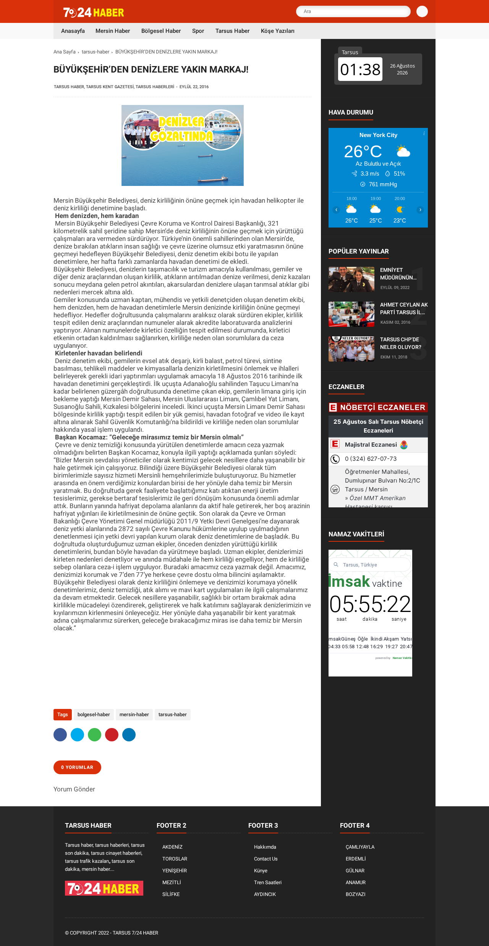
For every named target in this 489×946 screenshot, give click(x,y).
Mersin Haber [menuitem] (113, 30)
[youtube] (409, 933)
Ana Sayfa (64, 52)
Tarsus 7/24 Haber (135, 933)
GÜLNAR (355, 870)
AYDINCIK (265, 894)
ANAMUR (356, 882)
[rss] (420, 933)
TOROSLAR (174, 859)
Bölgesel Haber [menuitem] (161, 30)
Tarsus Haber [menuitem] (232, 30)
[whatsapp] (94, 734)
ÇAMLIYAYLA (360, 847)
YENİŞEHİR (174, 870)
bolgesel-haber (94, 714)
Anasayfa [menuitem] (73, 30)
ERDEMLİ (356, 859)
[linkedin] (129, 734)
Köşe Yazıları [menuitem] (278, 30)
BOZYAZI (356, 894)
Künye (260, 870)
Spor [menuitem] (198, 30)
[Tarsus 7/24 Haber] (94, 16)
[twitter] (77, 734)
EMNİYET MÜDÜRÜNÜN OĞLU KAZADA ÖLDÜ (398, 274)
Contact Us (266, 859)
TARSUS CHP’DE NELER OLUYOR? (400, 343)
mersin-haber (134, 714)
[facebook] (60, 734)
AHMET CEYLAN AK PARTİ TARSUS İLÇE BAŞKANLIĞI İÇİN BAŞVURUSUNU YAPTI (404, 309)
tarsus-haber (95, 52)
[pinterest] (111, 734)
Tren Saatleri (268, 882)
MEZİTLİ (171, 882)
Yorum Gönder (74, 789)
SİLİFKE (171, 894)
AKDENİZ (172, 847)
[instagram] (399, 933)
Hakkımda (265, 847)
